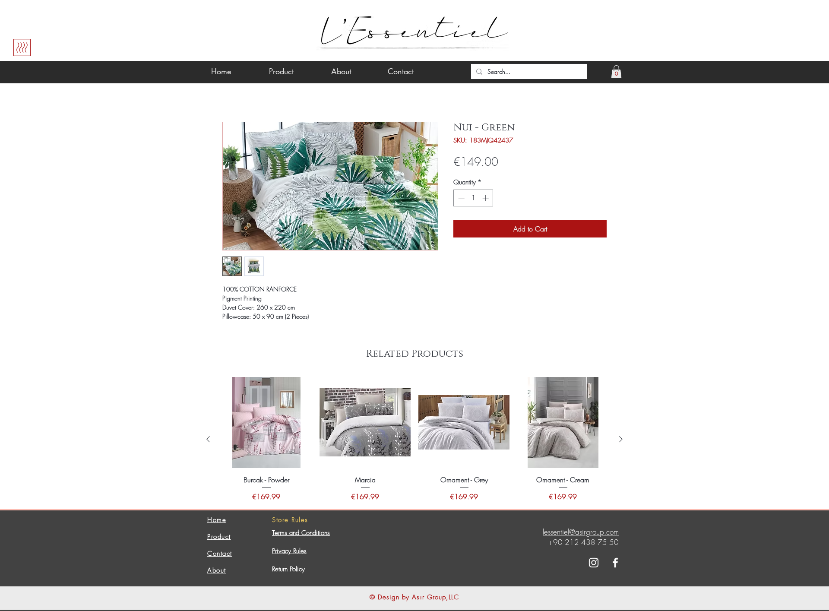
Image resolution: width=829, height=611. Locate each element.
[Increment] (486, 198)
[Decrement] (460, 198)
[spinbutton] (473, 198)
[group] (414, 439)
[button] (616, 71)
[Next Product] (621, 439)
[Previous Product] (208, 439)
